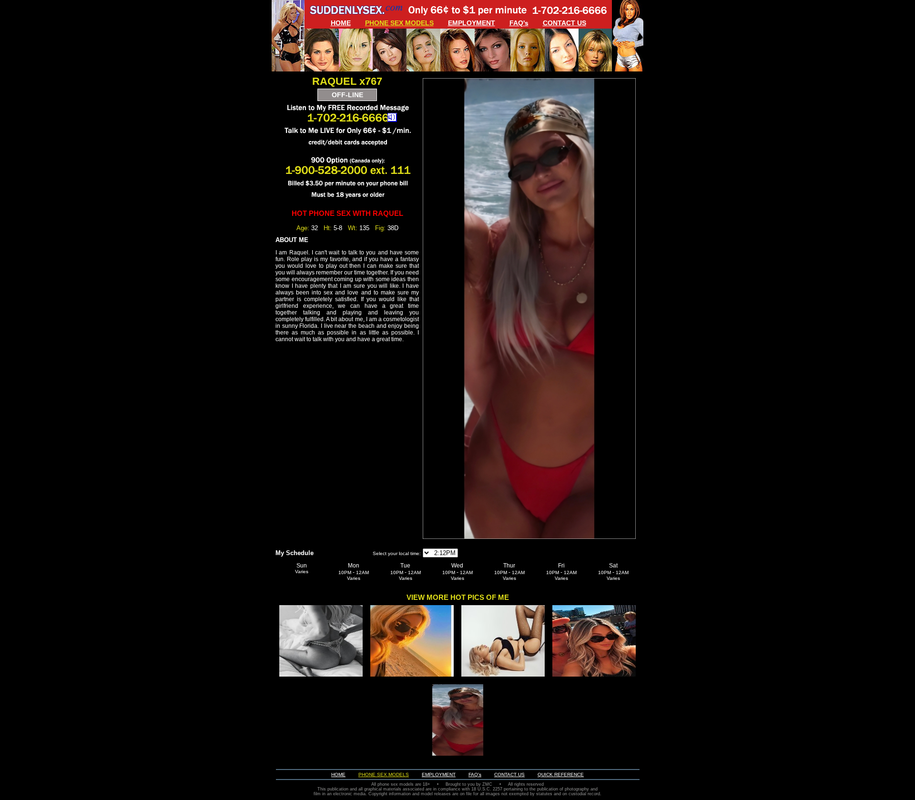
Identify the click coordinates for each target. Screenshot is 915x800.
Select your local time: (397, 553)
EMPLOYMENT (471, 23)
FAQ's (519, 23)
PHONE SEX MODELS (399, 23)
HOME (341, 23)
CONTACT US (564, 23)
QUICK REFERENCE (561, 774)
